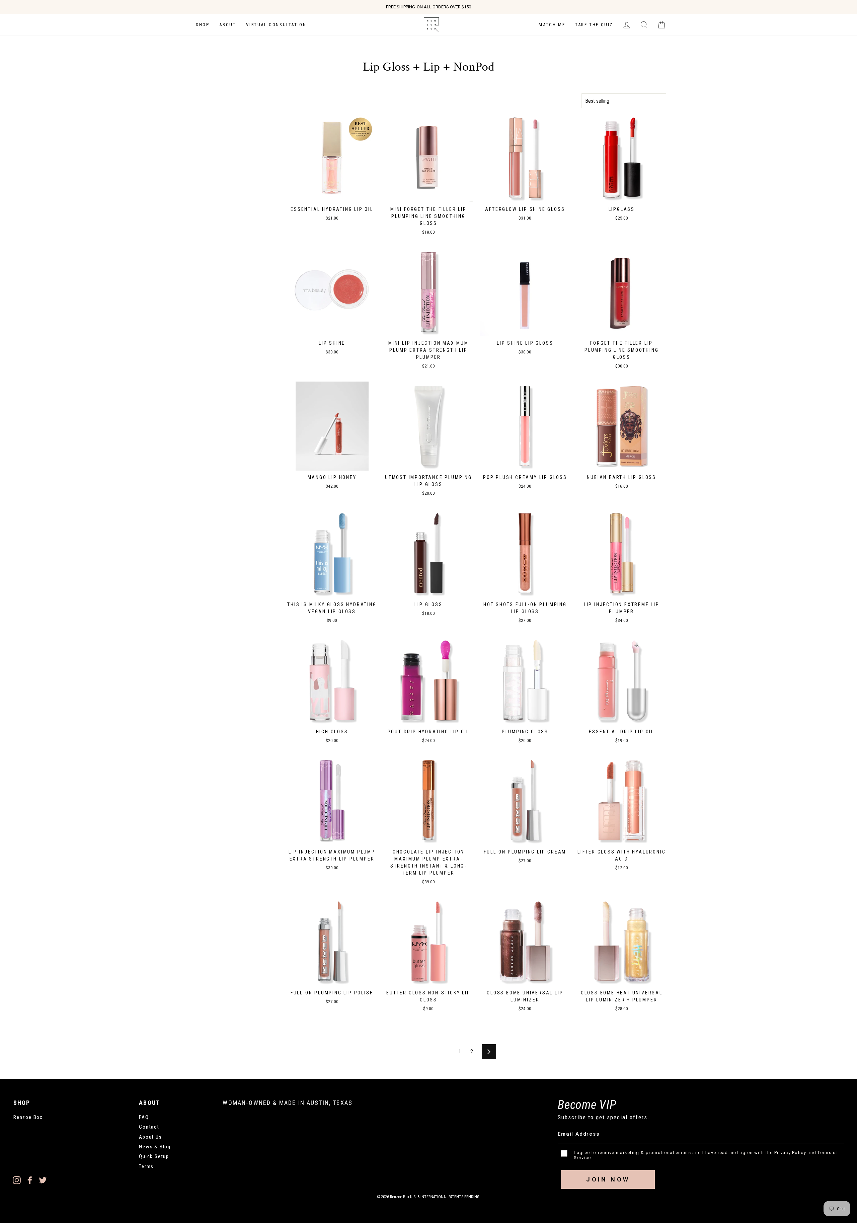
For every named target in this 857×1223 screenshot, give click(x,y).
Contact (149, 1127)
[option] (428, 7)
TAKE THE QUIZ (594, 24)
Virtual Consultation (276, 24)
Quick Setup (154, 1156)
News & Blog (155, 1147)
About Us (150, 1137)
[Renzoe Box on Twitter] (43, 1179)
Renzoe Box (28, 1117)
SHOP (202, 24)
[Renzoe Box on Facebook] (30, 1179)
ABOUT (227, 24)
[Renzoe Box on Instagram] (17, 1179)
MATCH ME (552, 24)
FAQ (144, 1117)
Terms (146, 1166)
